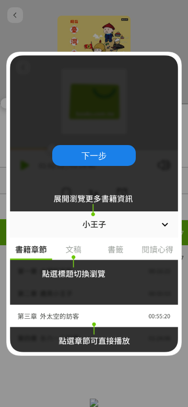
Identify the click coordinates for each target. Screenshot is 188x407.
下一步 (94, 155)
